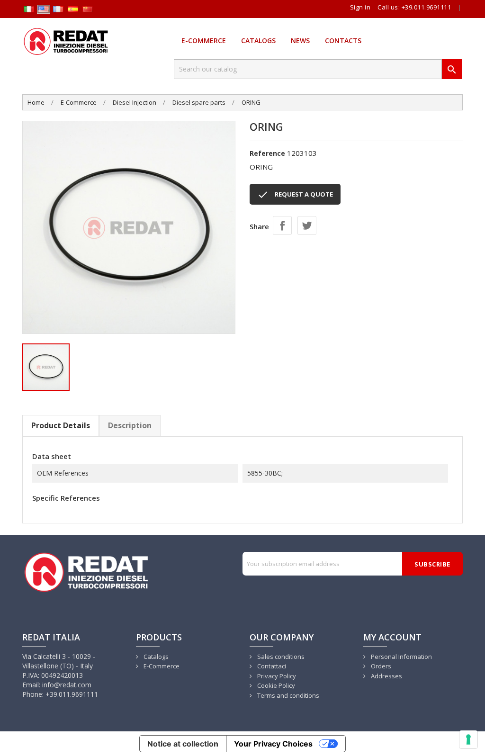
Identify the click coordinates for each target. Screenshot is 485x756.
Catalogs (258, 40)
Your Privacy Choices (273, 743)
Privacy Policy (276, 676)
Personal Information (400, 656)
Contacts (343, 40)
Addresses (385, 676)
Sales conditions (280, 656)
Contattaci (271, 666)
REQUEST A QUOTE (295, 194)
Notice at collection (182, 743)
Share (282, 225)
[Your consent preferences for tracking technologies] (468, 739)
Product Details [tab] (60, 425)
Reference (267, 153)
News (300, 40)
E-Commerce (203, 40)
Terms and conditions (287, 695)
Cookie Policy (275, 685)
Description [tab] (130, 425)
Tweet (306, 225)
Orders (380, 666)
